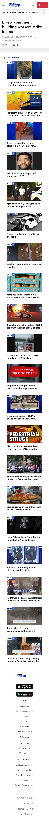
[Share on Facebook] (10, 45)
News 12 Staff (7, 37)
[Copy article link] (17, 45)
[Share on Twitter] (14, 45)
